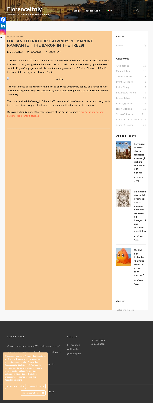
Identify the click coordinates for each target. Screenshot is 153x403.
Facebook (74, 344)
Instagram (75, 353)
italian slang (122, 87)
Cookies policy (98, 343)
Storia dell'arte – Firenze (129, 119)
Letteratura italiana (126, 92)
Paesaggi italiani (124, 103)
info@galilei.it (16, 52)
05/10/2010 (36, 52)
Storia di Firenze (124, 125)
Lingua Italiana (123, 98)
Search (145, 45)
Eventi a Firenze (124, 81)
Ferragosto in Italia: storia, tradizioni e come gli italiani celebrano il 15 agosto (140, 158)
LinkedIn (74, 349)
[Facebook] (3, 20)
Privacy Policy (98, 340)
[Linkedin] (3, 26)
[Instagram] (3, 32)
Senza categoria (15, 36)
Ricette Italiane (124, 108)
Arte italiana (122, 65)
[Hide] (1, 37)
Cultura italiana (124, 76)
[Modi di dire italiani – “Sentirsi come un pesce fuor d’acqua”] (123, 257)
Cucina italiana (123, 71)
